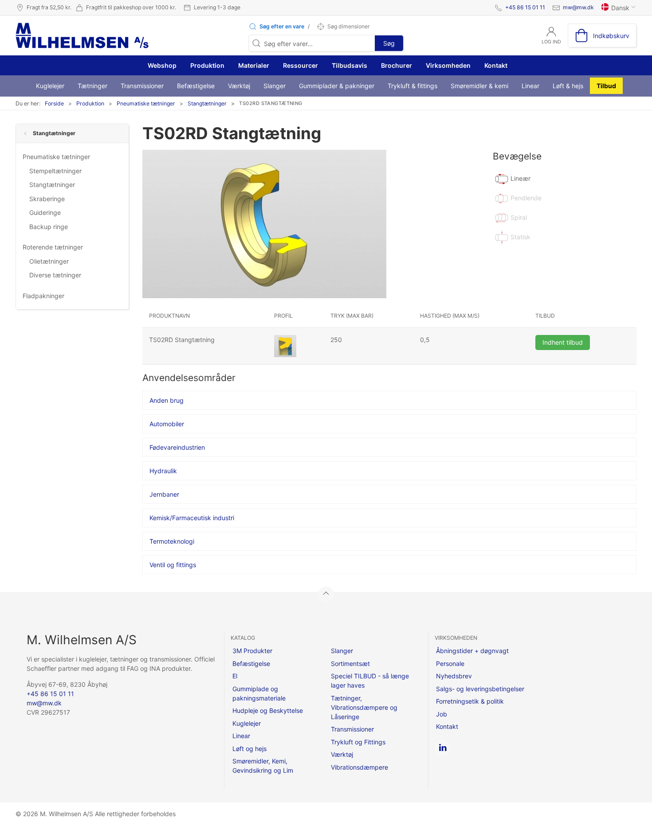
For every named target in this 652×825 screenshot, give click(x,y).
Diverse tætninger (55, 275)
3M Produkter (252, 650)
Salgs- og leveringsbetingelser (480, 689)
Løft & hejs (568, 86)
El (234, 676)
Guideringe (45, 212)
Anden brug (166, 400)
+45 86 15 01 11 (525, 7)
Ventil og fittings (172, 564)
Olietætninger (49, 261)
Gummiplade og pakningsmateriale (259, 693)
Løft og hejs (249, 748)
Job (441, 714)
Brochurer (396, 65)
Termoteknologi (171, 541)
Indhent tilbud (562, 342)
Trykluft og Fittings (358, 742)
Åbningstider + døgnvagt (472, 650)
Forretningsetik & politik (470, 701)
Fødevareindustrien (177, 447)
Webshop (161, 65)
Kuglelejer (50, 86)
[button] (276, 27)
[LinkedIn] (443, 747)
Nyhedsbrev (454, 676)
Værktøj (239, 86)
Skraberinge (47, 198)
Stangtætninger (207, 103)
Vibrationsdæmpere (359, 767)
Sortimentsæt (350, 663)
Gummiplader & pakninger (336, 86)
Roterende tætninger (53, 247)
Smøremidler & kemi (479, 86)
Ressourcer (300, 65)
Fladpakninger (43, 296)
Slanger (274, 86)
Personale (450, 663)
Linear (530, 86)
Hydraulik (163, 471)
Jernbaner (164, 494)
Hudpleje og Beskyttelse (267, 710)
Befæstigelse (196, 86)
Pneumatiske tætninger (146, 103)
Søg (389, 43)
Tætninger (92, 86)
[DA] (82, 35)
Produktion (207, 65)
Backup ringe (48, 226)
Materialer (253, 65)
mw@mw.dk (578, 7)
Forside (54, 103)
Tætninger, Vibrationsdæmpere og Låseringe (364, 707)
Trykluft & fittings (412, 86)
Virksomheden (448, 65)
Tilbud (606, 86)
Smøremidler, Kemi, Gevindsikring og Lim (262, 765)
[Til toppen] (326, 595)
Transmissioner (142, 86)
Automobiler (166, 424)
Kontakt (495, 65)
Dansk (620, 8)
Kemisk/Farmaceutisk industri (191, 517)
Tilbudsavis (349, 65)
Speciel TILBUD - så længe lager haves (370, 680)
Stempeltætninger (55, 171)
